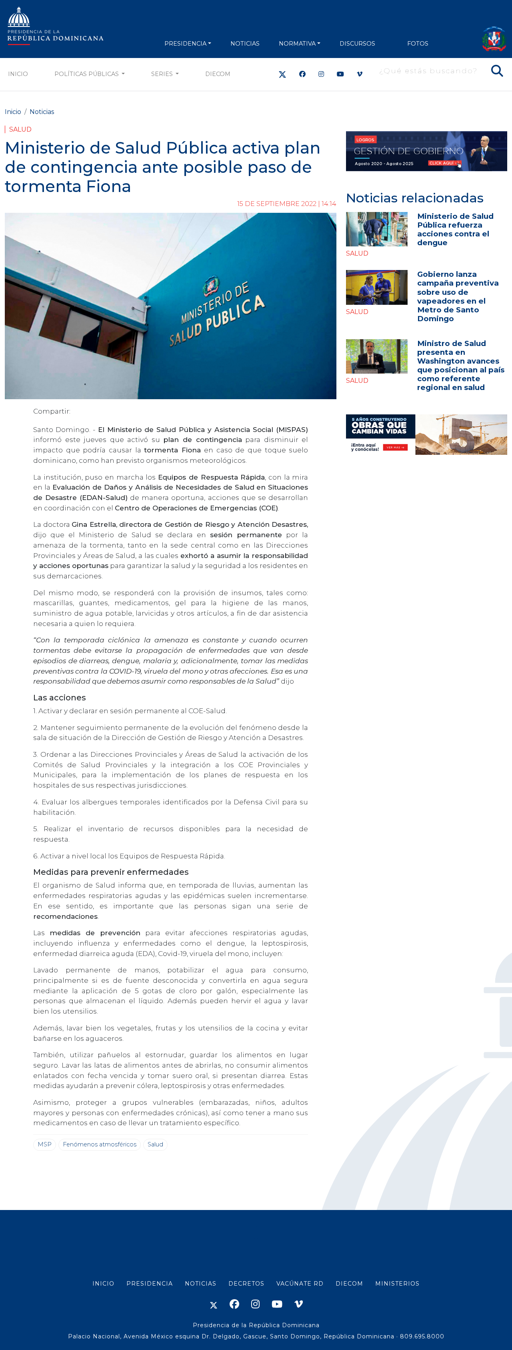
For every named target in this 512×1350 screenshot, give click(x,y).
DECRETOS (246, 1283)
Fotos (417, 43)
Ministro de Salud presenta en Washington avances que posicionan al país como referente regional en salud (460, 365)
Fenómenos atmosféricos (99, 1144)
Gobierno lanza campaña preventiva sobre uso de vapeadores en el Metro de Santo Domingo (458, 296)
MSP (45, 1144)
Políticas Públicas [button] (87, 74)
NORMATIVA (297, 43)
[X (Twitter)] (282, 74)
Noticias (42, 112)
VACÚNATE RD (300, 1283)
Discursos (357, 43)
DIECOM (217, 74)
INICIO (103, 1283)
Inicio (18, 74)
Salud (20, 129)
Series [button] (162, 74)
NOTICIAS (245, 43)
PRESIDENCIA (185, 43)
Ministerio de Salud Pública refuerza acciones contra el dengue (455, 229)
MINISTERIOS (397, 1283)
